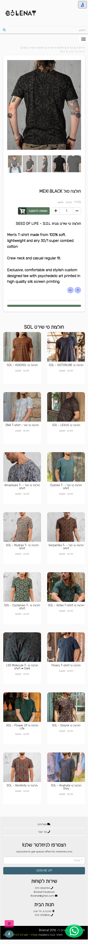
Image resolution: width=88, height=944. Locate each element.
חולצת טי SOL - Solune (66, 725)
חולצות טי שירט (56, 47)
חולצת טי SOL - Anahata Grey (66, 787)
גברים (70, 47)
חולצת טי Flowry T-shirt (66, 665)
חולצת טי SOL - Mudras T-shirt (22, 547)
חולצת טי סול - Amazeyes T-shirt (22, 487)
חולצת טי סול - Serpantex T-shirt (66, 547)
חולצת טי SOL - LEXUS (66, 425)
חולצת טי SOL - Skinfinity (22, 785)
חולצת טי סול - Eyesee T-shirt (66, 487)
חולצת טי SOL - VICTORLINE (66, 365)
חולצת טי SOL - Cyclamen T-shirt (22, 607)
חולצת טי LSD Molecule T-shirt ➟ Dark (22, 667)
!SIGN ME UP (44, 870)
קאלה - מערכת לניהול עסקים (20, 934)
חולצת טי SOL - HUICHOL (22, 365)
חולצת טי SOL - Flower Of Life (22, 727)
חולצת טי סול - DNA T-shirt (22, 425)
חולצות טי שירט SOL (34, 47)
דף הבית (80, 47)
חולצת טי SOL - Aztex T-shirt (66, 605)
